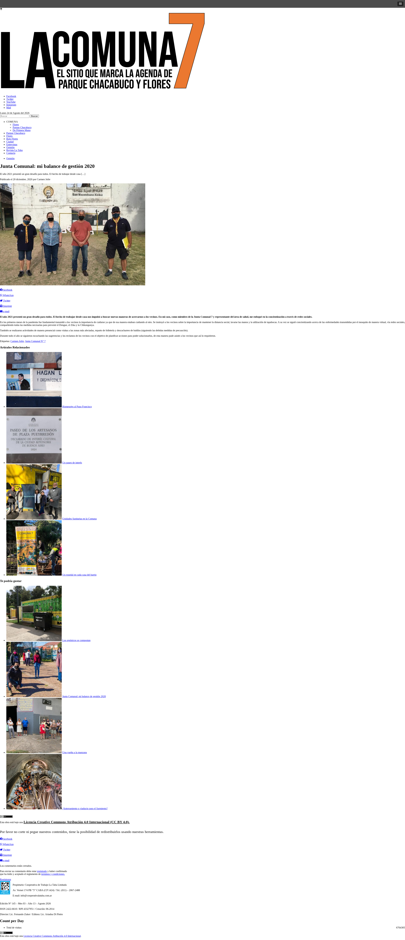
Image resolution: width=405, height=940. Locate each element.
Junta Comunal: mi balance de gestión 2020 (84, 696)
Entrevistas (11, 144)
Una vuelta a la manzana (74, 752)
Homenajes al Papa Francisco (77, 406)
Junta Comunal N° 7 (35, 341)
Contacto (10, 153)
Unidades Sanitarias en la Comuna (79, 518)
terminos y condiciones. (53, 874)
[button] (400, 4)
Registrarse (5, 879)
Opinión (10, 147)
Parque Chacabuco (22, 127)
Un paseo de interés (72, 462)
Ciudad (10, 141)
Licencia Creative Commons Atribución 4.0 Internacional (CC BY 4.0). (77, 822)
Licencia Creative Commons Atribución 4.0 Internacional (52, 936)
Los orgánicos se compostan (76, 640)
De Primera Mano (22, 130)
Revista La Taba (14, 150)
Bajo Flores (12, 138)
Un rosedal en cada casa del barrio (79, 574)
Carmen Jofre (17, 341)
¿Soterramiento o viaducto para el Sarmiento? (85, 808)
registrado (42, 871)
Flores (16, 124)
